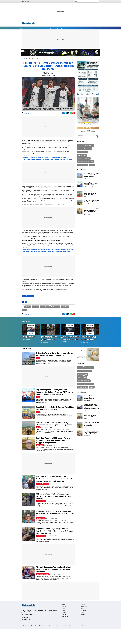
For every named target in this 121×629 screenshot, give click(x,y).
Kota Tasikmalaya (41, 501)
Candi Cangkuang (82, 165)
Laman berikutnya (27, 296)
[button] (64, 28)
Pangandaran (40, 445)
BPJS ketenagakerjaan (83, 158)
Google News (72, 626)
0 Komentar (26, 113)
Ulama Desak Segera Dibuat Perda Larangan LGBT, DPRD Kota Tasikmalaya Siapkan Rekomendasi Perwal (89, 338)
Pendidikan (83, 610)
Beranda (24, 58)
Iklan (44, 626)
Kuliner (82, 608)
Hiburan (43, 28)
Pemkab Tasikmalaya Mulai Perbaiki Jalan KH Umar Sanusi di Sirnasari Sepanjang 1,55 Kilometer (50, 338)
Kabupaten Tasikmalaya (42, 483)
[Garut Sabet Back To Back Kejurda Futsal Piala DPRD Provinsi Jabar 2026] (79, 194)
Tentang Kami (30, 626)
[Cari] (97, 1)
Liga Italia (35, 58)
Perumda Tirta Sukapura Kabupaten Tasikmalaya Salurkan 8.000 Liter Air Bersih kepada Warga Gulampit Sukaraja (54, 478)
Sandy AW (50, 72)
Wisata (82, 612)
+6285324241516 (26, 619)
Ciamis (92, 165)
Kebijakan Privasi (50, 626)
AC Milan (27, 307)
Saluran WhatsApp (82, 626)
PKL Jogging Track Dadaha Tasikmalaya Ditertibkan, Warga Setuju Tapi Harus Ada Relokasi (53, 496)
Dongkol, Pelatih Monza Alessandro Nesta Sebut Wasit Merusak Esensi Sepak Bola (46, 157)
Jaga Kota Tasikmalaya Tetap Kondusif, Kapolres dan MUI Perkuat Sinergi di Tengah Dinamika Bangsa (54, 530)
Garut (38, 358)
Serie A (24, 310)
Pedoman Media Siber (62, 626)
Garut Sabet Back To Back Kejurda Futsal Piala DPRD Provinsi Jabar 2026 (90, 193)
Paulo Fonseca (55, 307)
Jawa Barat (24, 28)
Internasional (84, 606)
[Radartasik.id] (29, 23)
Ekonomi (37, 28)
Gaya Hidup (83, 604)
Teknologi (55, 28)
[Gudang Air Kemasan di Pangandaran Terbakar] (31, 329)
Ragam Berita (63, 28)
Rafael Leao (65, 307)
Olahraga (49, 28)
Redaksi (24, 626)
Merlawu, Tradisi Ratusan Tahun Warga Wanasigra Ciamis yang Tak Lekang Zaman (91, 202)
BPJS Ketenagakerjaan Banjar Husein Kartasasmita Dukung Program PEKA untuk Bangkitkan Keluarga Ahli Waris (91, 184)
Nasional (31, 28)
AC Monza (35, 307)
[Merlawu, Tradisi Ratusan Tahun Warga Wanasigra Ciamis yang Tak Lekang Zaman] (79, 202)
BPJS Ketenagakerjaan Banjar (85, 161)
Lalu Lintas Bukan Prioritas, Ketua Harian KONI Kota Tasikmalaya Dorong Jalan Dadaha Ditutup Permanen (55, 513)
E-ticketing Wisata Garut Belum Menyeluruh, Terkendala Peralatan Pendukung (91, 175)
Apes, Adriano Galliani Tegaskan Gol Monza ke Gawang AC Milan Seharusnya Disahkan (47, 159)
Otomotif (83, 614)
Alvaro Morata (45, 307)
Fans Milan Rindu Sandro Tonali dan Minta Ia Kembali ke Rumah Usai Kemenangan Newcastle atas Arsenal (46, 252)
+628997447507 (26, 617)
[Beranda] (20, 28)
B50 (86, 152)
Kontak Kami (38, 626)
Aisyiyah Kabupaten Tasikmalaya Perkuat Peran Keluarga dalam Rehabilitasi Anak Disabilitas (53, 569)
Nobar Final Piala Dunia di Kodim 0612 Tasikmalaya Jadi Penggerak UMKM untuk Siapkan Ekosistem (70, 337)
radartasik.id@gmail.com (28, 614)
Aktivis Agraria (89, 145)
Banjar (38, 397)
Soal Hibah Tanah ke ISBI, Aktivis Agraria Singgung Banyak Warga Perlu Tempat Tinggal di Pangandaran (91, 211)
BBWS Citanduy (82, 155)
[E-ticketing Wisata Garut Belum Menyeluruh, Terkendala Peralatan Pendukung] (79, 175)
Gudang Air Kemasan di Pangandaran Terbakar (28, 336)
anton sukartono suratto (84, 149)
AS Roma (80, 152)
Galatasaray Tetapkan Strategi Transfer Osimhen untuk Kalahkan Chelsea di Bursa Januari (48, 249)
